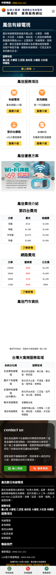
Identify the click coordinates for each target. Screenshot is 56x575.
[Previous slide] (3, 178)
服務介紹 (14, 111)
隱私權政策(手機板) (41, 565)
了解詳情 (28, 248)
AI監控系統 (7, 534)
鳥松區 (29, 60)
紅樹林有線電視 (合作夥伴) (11, 393)
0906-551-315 (19, 2)
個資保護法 (11, 565)
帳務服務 (6, 538)
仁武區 (21, 60)
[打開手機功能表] (53, 11)
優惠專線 (43, 468)
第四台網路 (7, 529)
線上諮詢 (26, 69)
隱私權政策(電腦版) (24, 565)
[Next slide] (53, 178)
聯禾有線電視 (11, 402)
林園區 (6, 63)
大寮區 (13, 60)
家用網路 (6, 525)
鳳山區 (6, 60)
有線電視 (6, 521)
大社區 (44, 60)
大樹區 (36, 60)
